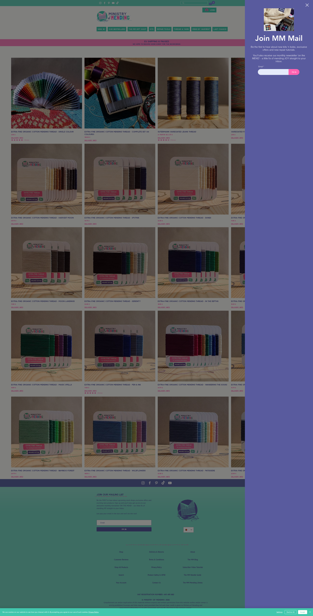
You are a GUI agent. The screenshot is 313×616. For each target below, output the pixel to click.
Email (260, 66)
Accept (302, 612)
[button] (307, 5)
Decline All (291, 612)
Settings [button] (279, 612)
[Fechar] (310, 612)
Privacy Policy (94, 612)
